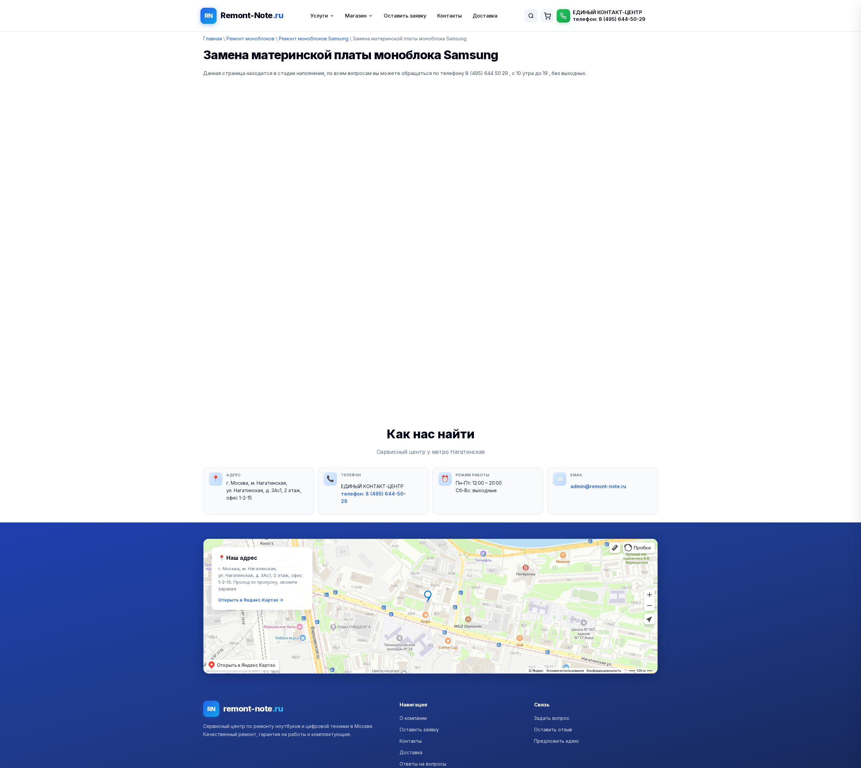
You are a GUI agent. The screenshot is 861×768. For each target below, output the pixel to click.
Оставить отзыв (553, 729)
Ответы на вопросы (423, 764)
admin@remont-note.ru (598, 486)
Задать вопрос (551, 718)
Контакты (449, 15)
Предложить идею (556, 741)
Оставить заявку (405, 15)
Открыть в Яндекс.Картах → (250, 599)
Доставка (485, 15)
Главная (212, 38)
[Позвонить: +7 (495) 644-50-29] (563, 16)
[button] (430, 606)
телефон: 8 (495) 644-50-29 (609, 19)
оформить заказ (547, 16)
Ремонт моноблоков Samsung (313, 38)
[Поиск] (531, 16)
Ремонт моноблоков (250, 38)
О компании (413, 718)
